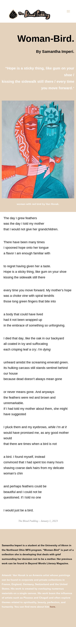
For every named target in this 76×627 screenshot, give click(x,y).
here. (53, 606)
